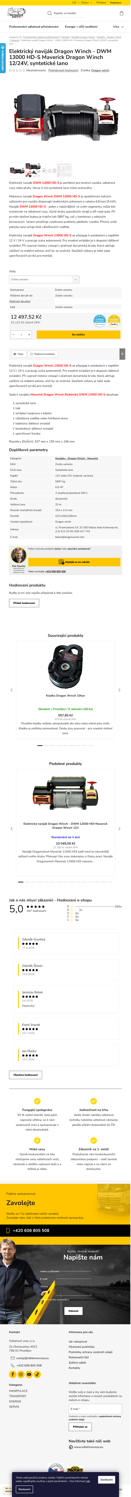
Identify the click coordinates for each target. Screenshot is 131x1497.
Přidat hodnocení (24, 603)
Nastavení (24, 1489)
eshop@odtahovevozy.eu (32, 1358)
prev (11, 690)
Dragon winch (100, 70)
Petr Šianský (18, 566)
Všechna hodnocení (25, 1075)
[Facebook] (12, 1374)
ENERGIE (15, 1401)
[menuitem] (34, 26)
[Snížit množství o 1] (13, 335)
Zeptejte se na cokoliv (77, 562)
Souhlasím (106, 1479)
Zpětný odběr (77, 1363)
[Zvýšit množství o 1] (29, 335)
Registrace (115, 2)
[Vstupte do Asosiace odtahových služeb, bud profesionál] (56, 1471)
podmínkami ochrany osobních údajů (88, 1299)
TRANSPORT (17, 1396)
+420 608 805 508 (55, 571)
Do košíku (78, 334)
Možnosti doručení (20, 301)
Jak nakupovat (78, 1341)
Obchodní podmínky (82, 1347)
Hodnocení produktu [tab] (44, 354)
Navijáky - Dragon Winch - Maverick (76, 458)
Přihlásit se (80, 1427)
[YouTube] (29, 1374)
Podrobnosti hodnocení (63, 70)
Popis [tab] (20, 354)
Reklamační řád (79, 1357)
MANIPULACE (18, 1391)
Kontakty (74, 1368)
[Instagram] (21, 1374)
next (119, 690)
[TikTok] (37, 1374)
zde (88, 1481)
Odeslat (73, 1311)
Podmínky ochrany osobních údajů (90, 1352)
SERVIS (14, 1407)
